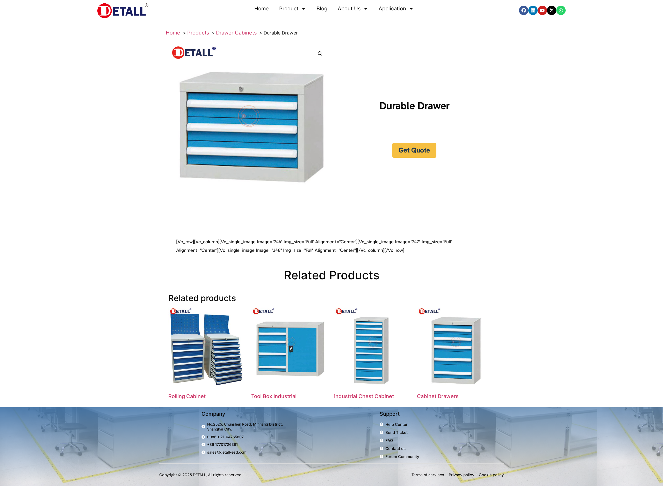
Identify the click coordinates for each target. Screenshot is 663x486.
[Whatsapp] (561, 10)
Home (261, 8)
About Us (349, 8)
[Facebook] (523, 10)
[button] (320, 53)
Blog (321, 8)
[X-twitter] (551, 10)
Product (288, 8)
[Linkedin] (533, 10)
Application (392, 8)
